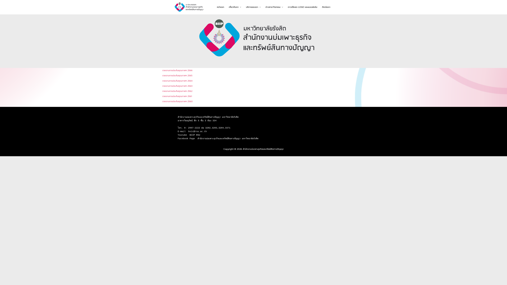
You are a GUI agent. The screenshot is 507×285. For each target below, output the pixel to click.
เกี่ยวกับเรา (234, 7)
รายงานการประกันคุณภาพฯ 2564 (177, 80)
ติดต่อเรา (326, 7)
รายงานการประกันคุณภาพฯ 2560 (177, 101)
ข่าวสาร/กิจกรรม (273, 7)
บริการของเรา (252, 7)
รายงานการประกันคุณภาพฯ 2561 (177, 96)
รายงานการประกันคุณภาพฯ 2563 (177, 86)
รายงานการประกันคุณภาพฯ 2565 (177, 75)
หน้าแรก (220, 7)
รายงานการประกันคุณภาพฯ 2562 (177, 91)
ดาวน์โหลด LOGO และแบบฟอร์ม (302, 7)
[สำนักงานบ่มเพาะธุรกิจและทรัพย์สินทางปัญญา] (189, 7)
